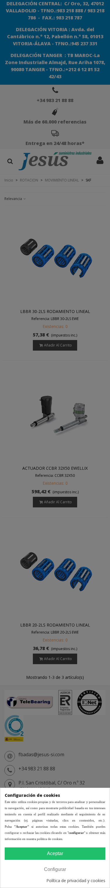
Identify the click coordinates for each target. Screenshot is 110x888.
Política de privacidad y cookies (75, 880)
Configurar (55, 869)
